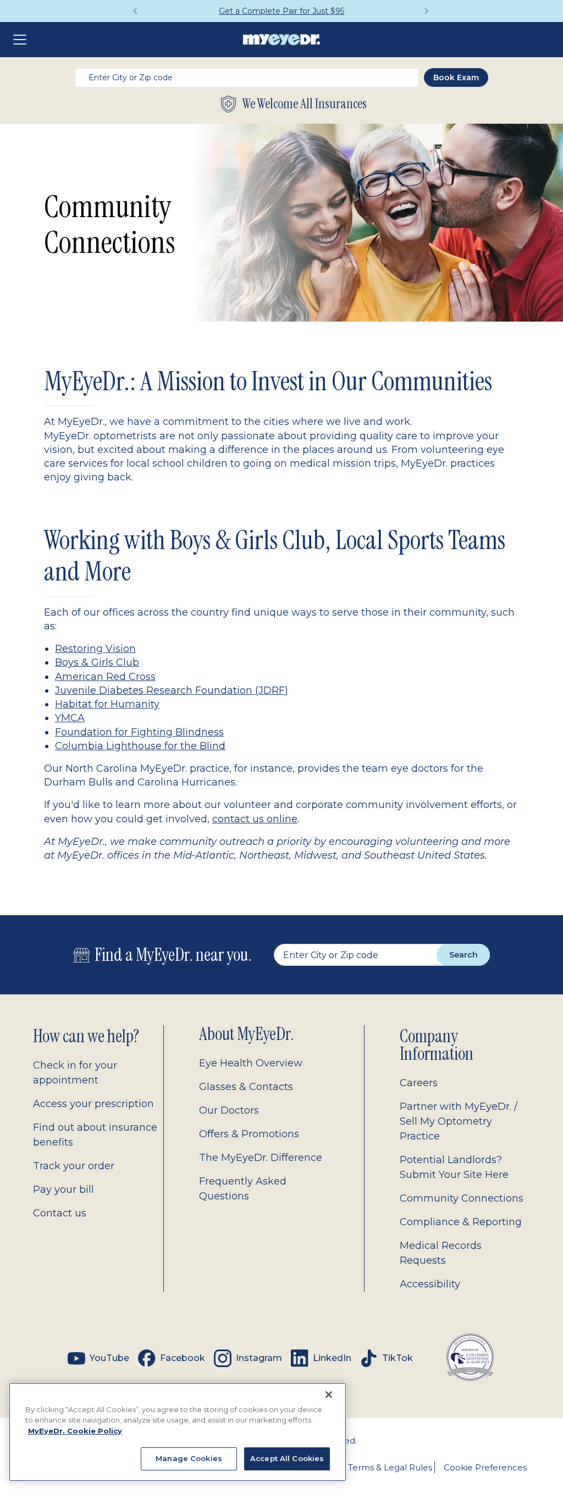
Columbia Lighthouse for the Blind (140, 746)
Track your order (73, 1166)
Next (427, 10)
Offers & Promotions (249, 1134)
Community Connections (461, 1198)
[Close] (329, 1394)
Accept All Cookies (287, 1458)
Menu (22, 39)
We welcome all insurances (304, 103)
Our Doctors (229, 1110)
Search (463, 955)
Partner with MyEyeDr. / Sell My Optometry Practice (458, 1121)
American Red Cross (105, 677)
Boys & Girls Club (97, 662)
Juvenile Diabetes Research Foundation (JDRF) (171, 690)
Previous (135, 10)
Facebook (182, 1358)
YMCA (70, 718)
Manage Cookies (189, 1458)
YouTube (109, 1358)
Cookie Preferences (485, 1467)
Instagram (259, 1358)
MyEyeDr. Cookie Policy (75, 1430)
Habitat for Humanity (107, 704)
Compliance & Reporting (461, 1222)
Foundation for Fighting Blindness (139, 732)
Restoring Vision (95, 649)
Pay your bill (63, 1189)
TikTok (397, 1358)
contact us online (254, 819)
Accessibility (430, 1284)
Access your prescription (93, 1104)
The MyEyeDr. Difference (260, 1158)
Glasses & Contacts (246, 1087)
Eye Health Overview (250, 1063)
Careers (419, 1083)
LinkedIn (332, 1358)
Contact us (59, 1213)
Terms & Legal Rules (390, 1467)
